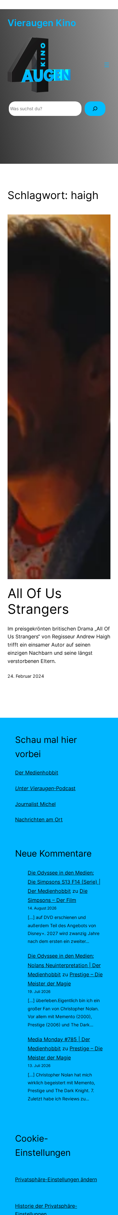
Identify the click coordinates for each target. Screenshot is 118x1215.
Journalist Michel (35, 804)
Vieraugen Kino (42, 22)
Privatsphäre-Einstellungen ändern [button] (56, 1179)
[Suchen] (95, 108)
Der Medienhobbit (36, 772)
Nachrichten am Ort (39, 819)
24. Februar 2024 (26, 676)
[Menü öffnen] (106, 65)
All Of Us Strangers (38, 601)
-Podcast (45, 788)
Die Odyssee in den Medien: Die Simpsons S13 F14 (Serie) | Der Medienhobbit (64, 882)
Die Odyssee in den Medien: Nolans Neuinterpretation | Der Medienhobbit (64, 965)
